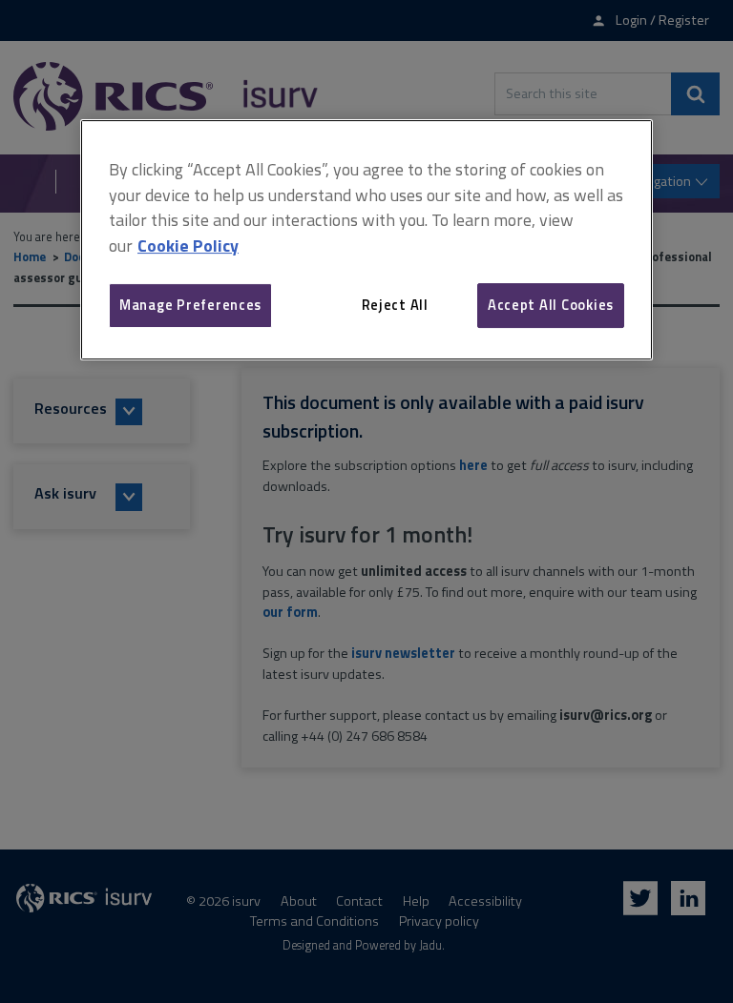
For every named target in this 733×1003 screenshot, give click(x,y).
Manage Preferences (190, 305)
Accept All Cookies (551, 305)
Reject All (395, 305)
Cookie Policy (188, 245)
